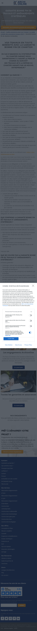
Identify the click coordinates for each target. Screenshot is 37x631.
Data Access (18, 345)
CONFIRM (11, 338)
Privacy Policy (28, 345)
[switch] (30, 315)
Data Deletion (8, 345)
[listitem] (18, 312)
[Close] (33, 286)
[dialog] (18, 315)
